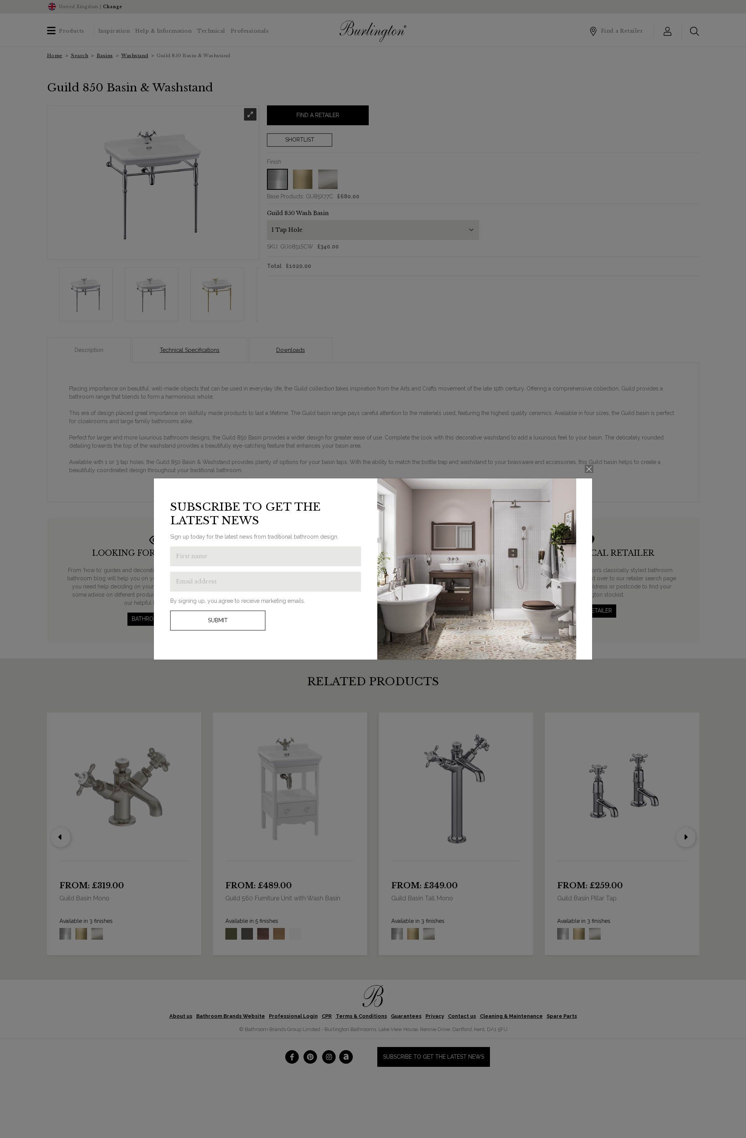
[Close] (589, 469)
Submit (218, 620)
